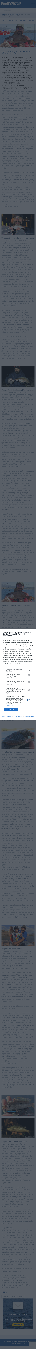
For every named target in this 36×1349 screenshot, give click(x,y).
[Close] (32, 632)
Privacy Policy (29, 716)
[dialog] (18, 674)
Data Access (18, 716)
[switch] (28, 675)
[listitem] (18, 670)
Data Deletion (6, 716)
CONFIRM (11, 709)
